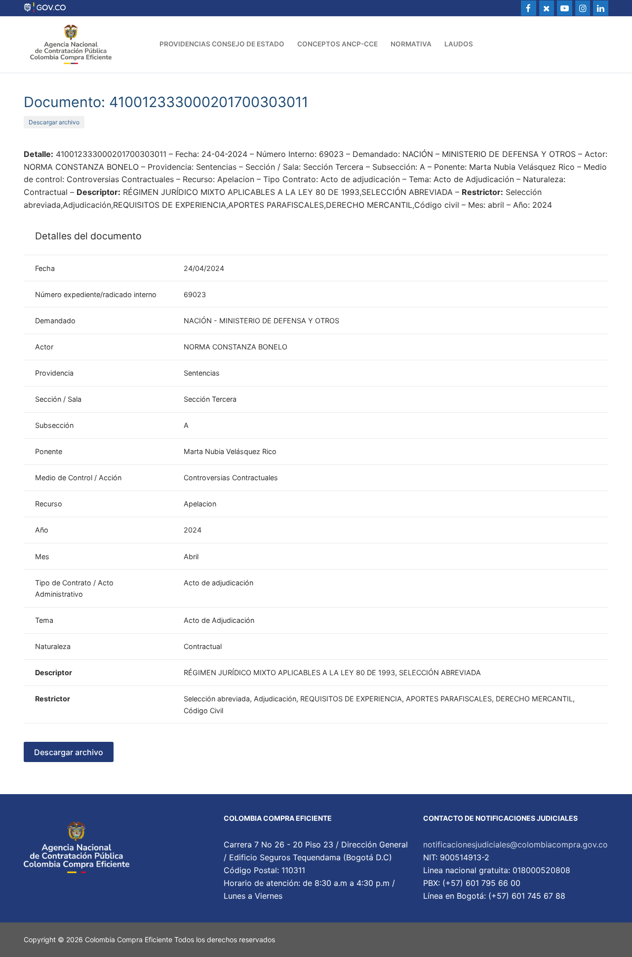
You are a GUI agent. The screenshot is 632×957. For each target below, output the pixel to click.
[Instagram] (583, 8)
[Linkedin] (600, 8)
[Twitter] (546, 8)
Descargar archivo (54, 122)
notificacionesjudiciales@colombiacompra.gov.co (515, 844)
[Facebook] (528, 8)
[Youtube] (564, 8)
